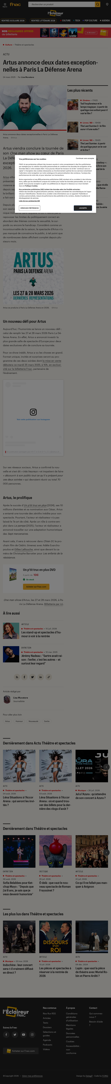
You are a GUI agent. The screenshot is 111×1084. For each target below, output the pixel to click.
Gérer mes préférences (29, 208)
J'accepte (83, 208)
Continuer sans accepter (85, 158)
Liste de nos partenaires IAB (29, 201)
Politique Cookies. (31, 186)
